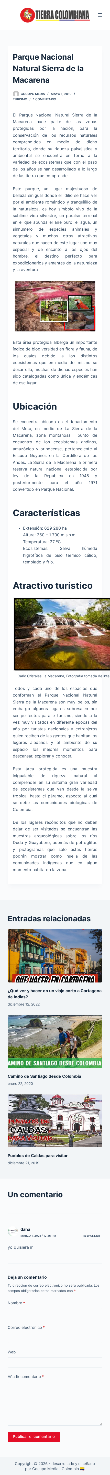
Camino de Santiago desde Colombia (44, 1076)
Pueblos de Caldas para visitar (38, 1155)
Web (12, 1352)
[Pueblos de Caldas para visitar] (55, 1120)
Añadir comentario (26, 1376)
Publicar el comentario (34, 1436)
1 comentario (44, 99)
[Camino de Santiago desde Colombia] (55, 1041)
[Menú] (100, 15)
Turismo (20, 99)
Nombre (16, 1302)
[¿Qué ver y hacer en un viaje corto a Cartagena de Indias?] (55, 955)
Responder (91, 1235)
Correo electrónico (26, 1327)
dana (25, 1229)
